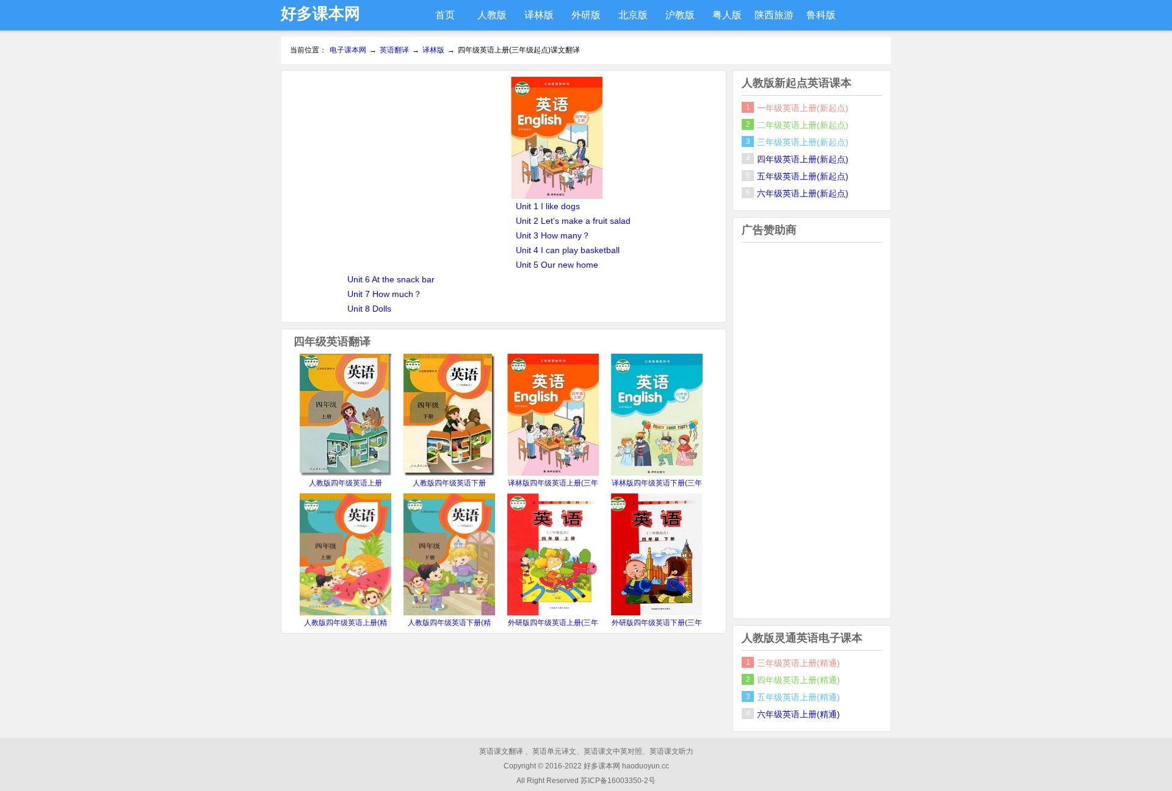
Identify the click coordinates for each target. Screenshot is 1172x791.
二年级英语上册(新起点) (802, 125)
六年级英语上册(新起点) (802, 193)
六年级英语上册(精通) (798, 714)
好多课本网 (320, 13)
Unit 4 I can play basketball (568, 250)
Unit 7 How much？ (384, 294)
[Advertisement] (396, 162)
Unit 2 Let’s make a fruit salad (573, 221)
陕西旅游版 (774, 20)
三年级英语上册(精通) (798, 663)
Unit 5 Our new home (557, 265)
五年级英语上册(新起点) (802, 176)
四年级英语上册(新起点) (802, 159)
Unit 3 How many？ (553, 235)
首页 (445, 15)
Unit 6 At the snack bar (391, 279)
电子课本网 (348, 50)
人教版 (492, 15)
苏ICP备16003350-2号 (618, 780)
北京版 (633, 15)
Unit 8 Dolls (369, 308)
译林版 (539, 15)
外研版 (586, 15)
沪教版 (680, 15)
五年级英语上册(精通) (798, 697)
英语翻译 (394, 50)
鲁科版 (821, 15)
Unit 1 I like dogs (548, 206)
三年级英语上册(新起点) (802, 142)
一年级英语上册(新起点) (802, 108)
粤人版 (727, 15)
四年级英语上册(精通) (798, 680)
